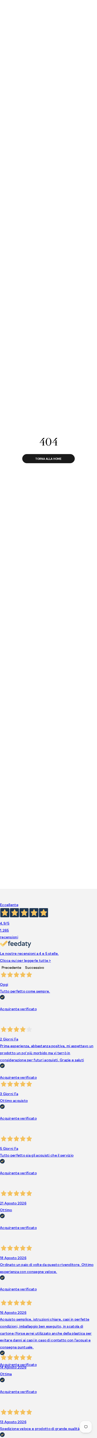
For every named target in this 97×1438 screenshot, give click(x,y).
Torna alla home (48, 458)
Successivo (34, 967)
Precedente (11, 967)
